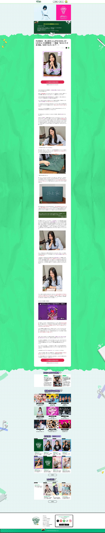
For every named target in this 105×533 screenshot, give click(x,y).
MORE (52, 475)
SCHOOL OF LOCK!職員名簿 (46, 518)
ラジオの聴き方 (45, 517)
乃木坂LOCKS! (63, 118)
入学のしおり (44, 515)
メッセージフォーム (48, 30)
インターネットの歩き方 (46, 521)
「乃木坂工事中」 (43, 93)
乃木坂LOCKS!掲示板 (58, 352)
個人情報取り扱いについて (46, 520)
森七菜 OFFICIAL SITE (64, 18)
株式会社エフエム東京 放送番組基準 (47, 524)
